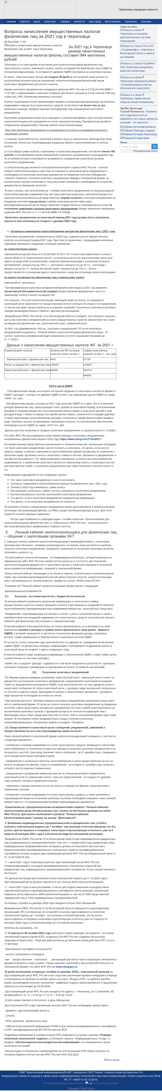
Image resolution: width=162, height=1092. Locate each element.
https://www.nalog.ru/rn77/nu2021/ (80, 439)
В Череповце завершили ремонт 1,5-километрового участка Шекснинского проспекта (138, 82)
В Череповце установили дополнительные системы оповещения (135, 35)
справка (65, 21)
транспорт (50, 21)
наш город (95, 21)
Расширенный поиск (146, 151)
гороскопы (131, 21)
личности (79, 21)
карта (37, 21)
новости (24, 21)
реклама (146, 21)
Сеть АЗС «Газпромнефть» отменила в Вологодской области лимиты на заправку (137, 51)
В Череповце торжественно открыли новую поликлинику (137, 98)
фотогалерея (113, 21)
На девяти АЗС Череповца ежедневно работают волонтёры (137, 66)
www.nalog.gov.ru (66, 966)
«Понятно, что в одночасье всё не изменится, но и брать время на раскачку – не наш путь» (139, 117)
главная (11, 21)
